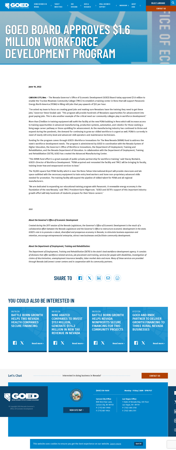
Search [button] (173, 3)
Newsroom (123, 5)
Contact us (161, 8)
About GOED (134, 5)
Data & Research (87, 5)
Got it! (138, 444)
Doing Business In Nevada (40, 5)
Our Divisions (74, 5)
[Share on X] (89, 278)
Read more (37, 343)
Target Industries (58, 5)
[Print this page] (117, 278)
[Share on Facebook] (80, 278)
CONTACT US (154, 375)
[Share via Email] (108, 278)
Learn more (115, 444)
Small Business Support (104, 5)
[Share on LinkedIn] (98, 278)
